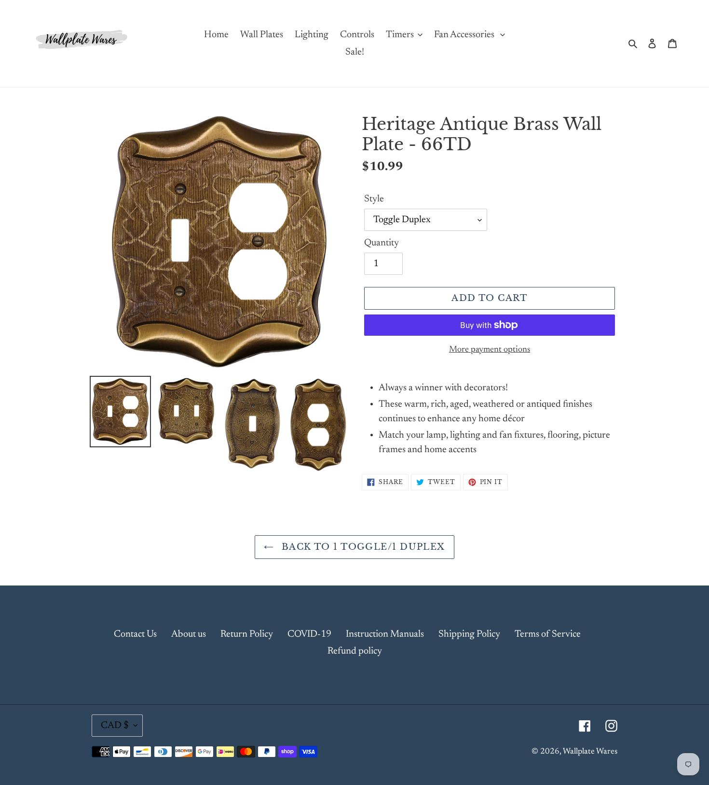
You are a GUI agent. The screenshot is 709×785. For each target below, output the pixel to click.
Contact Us (135, 634)
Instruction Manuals (385, 634)
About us (188, 634)
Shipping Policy (469, 634)
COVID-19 (309, 634)
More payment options (489, 349)
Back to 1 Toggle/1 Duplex (361, 547)
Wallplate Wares (590, 752)
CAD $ (115, 725)
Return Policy (246, 634)
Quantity (381, 243)
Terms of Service (548, 634)
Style (374, 199)
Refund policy (354, 651)
